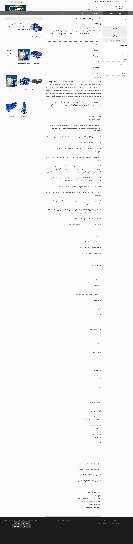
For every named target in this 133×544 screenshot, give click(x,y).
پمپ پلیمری (96, 50)
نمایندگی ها (74, 13)
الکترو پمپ (36, 63)
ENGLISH (112, 9)
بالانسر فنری (16, 526)
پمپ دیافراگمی (95, 56)
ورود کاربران (20, 2)
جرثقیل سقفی (25, 523)
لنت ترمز (16, 523)
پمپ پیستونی (123, 23)
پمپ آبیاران (94, 13)
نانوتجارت (125, 1)
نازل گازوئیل (123, 64)
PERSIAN (120, 9)
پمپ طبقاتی (96, 61)
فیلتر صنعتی (123, 45)
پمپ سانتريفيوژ (36, 89)
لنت (126, 50)
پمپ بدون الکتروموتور (24, 63)
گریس (125, 59)
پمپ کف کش (95, 72)
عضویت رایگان (10, 2)
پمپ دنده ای (124, 18)
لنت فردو (124, 73)
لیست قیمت (64, 13)
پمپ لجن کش (23, 116)
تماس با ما (84, 13)
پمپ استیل (96, 44)
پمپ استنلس (11, 89)
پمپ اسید (96, 39)
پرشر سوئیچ (124, 54)
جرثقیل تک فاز (26, 526)
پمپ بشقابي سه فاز (36, 36)
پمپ (100, 514)
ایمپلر (125, 68)
